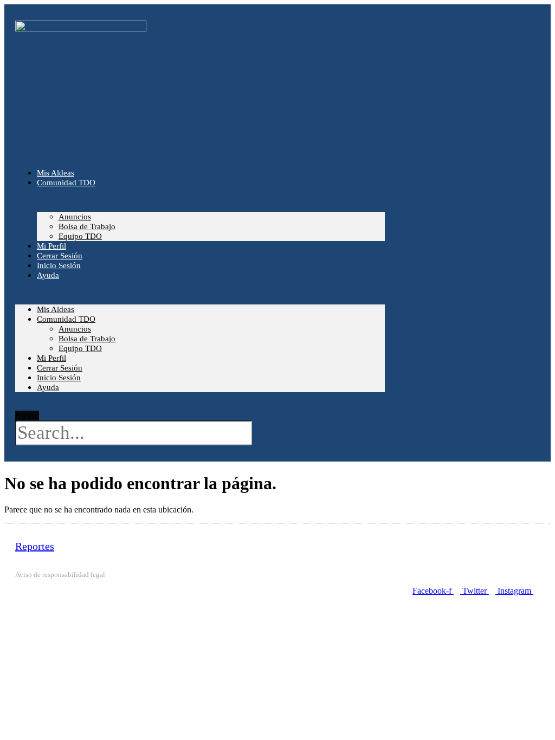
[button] (27, 406)
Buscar (27, 415)
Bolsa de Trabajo (87, 226)
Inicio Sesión (59, 377)
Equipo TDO (80, 348)
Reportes (34, 546)
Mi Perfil (51, 358)
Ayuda (48, 275)
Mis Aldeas (55, 309)
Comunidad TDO (66, 182)
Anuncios (75, 216)
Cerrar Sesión (59, 367)
